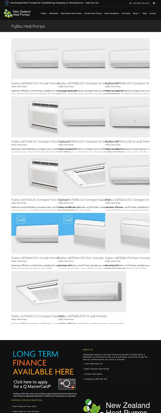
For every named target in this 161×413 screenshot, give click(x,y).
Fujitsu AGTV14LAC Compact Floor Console (39, 199)
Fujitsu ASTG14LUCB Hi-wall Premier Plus (132, 141)
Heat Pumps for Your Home (24, 406)
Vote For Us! (54, 3)
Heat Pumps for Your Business (26, 411)
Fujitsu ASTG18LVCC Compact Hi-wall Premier (88, 83)
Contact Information (93, 374)
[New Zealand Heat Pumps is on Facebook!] (154, 3)
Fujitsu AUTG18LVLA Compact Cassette (84, 199)
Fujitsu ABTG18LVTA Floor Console (127, 258)
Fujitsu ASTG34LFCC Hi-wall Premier (35, 83)
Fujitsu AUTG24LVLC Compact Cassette (37, 316)
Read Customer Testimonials (97, 369)
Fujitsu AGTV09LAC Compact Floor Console (40, 141)
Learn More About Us (94, 364)
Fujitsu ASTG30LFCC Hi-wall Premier (82, 316)
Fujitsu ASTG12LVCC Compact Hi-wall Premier (88, 141)
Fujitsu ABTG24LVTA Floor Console (81, 258)
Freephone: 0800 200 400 (96, 379)
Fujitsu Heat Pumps (19, 86)
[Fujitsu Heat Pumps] (45, 58)
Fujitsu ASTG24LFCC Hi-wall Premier (35, 258)
